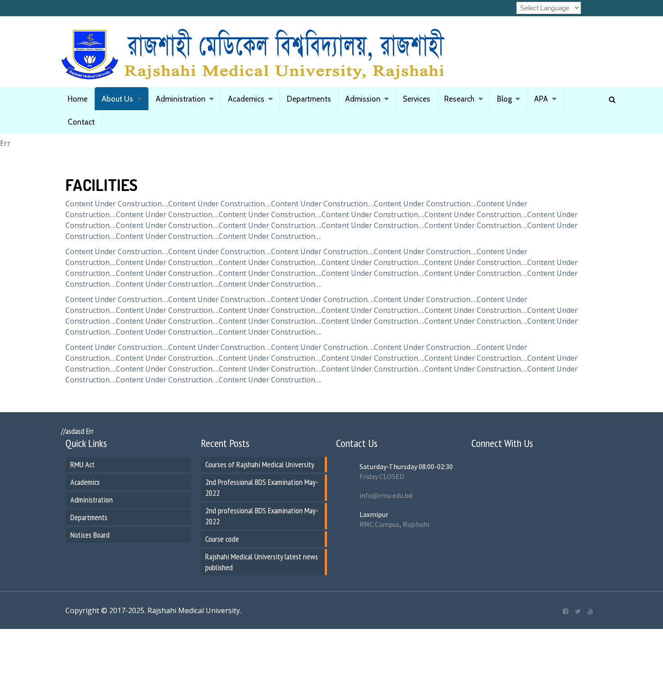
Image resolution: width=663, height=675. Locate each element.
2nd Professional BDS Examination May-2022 (261, 487)
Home (77, 98)
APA (541, 98)
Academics (246, 98)
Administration (181, 98)
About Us (117, 98)
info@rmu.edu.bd (385, 495)
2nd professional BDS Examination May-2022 (261, 515)
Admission (363, 98)
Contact (81, 121)
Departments (309, 98)
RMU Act (82, 464)
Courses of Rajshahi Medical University (259, 464)
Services (416, 98)
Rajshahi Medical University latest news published (261, 562)
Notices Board (90, 535)
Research (459, 98)
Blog (504, 98)
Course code (222, 539)
